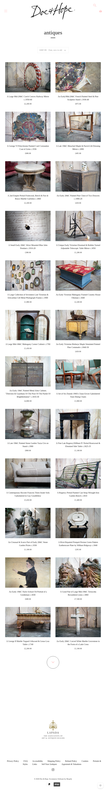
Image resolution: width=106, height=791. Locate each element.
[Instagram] (53, 769)
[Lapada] (53, 729)
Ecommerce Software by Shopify (60, 779)
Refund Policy (71, 761)
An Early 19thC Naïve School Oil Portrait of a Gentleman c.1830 (28, 593)
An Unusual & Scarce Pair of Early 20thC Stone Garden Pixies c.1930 (28, 543)
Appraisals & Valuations (71, 764)
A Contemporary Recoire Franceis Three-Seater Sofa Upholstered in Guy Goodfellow (28, 494)
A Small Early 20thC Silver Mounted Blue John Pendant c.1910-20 (27, 246)
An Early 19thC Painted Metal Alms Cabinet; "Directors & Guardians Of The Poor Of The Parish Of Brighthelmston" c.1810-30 (27, 393)
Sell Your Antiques (49, 764)
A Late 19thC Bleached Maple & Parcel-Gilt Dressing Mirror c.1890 (78, 147)
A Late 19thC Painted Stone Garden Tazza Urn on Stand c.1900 (27, 444)
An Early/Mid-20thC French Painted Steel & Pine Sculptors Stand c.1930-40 (78, 98)
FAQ (26, 761)
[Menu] (6, 11)
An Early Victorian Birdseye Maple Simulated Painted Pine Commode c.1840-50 (78, 345)
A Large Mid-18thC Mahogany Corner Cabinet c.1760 (28, 344)
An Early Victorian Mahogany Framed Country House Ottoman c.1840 (78, 296)
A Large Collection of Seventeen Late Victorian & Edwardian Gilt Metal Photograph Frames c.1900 (27, 296)
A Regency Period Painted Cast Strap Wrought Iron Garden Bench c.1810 (78, 494)
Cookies (85, 761)
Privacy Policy (13, 761)
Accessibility (37, 761)
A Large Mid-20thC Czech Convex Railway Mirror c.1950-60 (28, 98)
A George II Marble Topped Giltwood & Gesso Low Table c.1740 (28, 642)
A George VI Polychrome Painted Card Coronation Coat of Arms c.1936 (28, 147)
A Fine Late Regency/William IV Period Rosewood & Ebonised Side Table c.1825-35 (78, 444)
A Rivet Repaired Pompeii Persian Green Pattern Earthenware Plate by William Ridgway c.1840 (78, 543)
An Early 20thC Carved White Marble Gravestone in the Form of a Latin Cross (78, 642)
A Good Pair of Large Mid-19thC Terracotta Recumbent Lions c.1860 (78, 593)
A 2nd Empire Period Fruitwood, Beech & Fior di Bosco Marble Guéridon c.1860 (28, 197)
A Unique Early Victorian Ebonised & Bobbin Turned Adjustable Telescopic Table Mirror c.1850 (78, 246)
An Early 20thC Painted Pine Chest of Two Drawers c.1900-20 (78, 197)
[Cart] (100, 11)
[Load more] (53, 662)
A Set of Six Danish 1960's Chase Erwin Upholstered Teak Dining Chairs (78, 395)
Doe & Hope (44, 779)
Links (34, 764)
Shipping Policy (53, 761)
